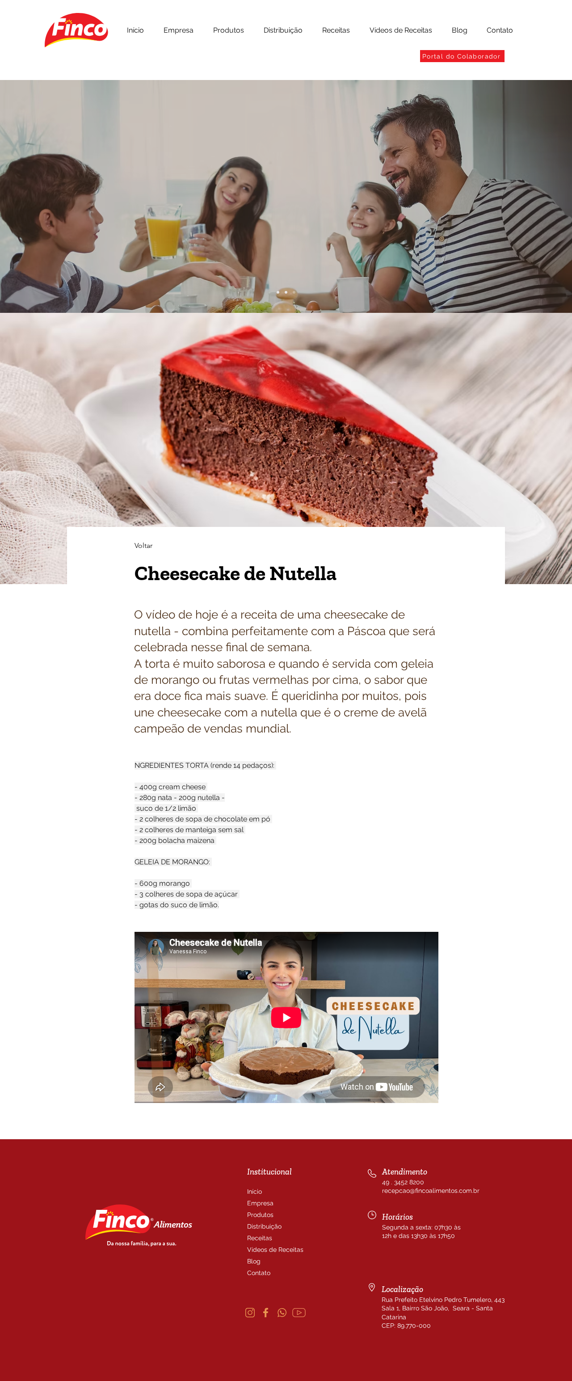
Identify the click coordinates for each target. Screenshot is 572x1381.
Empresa (260, 1203)
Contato (258, 1272)
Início (254, 1191)
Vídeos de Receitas (268, 1249)
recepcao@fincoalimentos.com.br (430, 1190)
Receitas (259, 1238)
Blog (254, 1261)
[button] (178, 30)
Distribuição (264, 1226)
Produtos (260, 1214)
